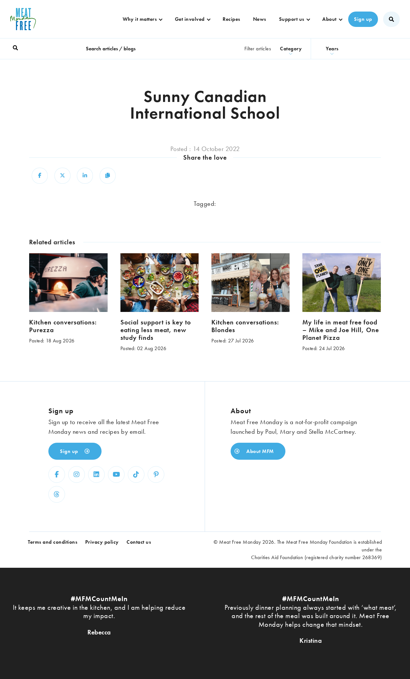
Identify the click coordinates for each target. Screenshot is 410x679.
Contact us (139, 542)
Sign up (363, 19)
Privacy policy (102, 542)
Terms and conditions (52, 542)
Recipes (231, 19)
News (259, 19)
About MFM (259, 451)
